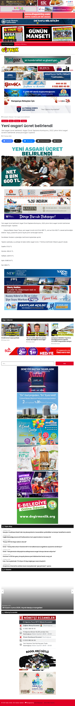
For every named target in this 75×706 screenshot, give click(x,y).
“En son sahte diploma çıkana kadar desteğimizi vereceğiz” (36, 339)
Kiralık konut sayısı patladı (10, 338)
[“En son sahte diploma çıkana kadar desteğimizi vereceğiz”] (37, 330)
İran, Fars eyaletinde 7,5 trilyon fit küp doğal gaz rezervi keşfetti (33, 44)
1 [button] (1, 40)
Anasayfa (5, 117)
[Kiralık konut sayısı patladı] (12, 330)
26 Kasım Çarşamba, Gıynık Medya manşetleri (22, 607)
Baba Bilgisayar (38, 702)
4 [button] (9, 40)
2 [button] (4, 40)
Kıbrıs (11, 121)
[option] (37, 591)
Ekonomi (4, 121)
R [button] (12, 40)
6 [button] (15, 40)
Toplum (24, 121)
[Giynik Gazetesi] (10, 50)
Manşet (11, 117)
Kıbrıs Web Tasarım (49, 702)
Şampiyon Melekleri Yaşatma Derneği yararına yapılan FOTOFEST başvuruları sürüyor (61, 339)
